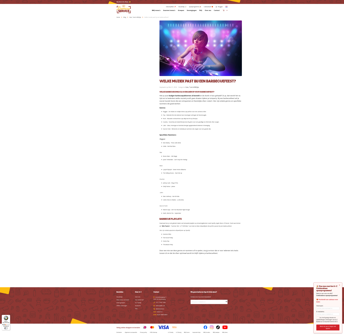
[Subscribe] (225, 302)
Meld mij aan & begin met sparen (328, 327)
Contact (217, 10)
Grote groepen (120, 303)
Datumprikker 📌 (171, 7)
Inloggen (220, 7)
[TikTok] (216, 328)
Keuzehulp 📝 (182, 7)
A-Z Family (138, 303)
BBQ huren (187, 332)
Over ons (208, 10)
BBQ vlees (225, 332)
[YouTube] (224, 328)
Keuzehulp (119, 297)
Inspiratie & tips (196, 332)
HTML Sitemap (153, 332)
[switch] (6, 328)
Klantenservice (160, 309)
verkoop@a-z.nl (160, 305)
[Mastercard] (151, 328)
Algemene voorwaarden (131, 332)
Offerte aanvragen (121, 305)
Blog (124, 17)
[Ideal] (143, 328)
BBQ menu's (156, 10)
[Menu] (9, 316)
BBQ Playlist (166, 226)
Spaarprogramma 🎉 (195, 7)
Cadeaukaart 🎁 (208, 7)
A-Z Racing (178, 332)
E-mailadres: (320, 311)
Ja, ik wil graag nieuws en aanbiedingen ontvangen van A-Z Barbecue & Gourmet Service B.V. (327, 319)
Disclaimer (119, 332)
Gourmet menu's (169, 10)
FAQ (200, 10)
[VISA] (162, 328)
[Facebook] (204, 328)
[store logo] (123, 9)
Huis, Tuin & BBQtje (135, 17)
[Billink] (173, 328)
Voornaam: (319, 306)
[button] (226, 6)
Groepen (181, 10)
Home (118, 17)
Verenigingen (192, 10)
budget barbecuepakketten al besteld (184, 96)
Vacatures (138, 305)
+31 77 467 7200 (161, 302)
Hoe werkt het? (139, 300)
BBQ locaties (206, 332)
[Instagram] (210, 328)
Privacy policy (143, 332)
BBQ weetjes (216, 332)
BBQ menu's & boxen (122, 300)
